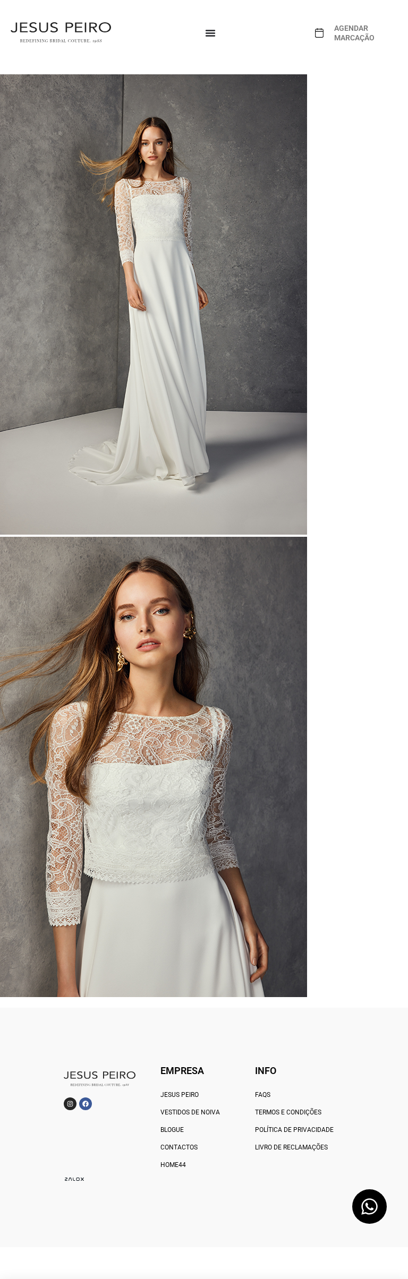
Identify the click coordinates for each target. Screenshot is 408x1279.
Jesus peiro (179, 1094)
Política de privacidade (294, 1130)
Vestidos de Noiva (190, 1112)
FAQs (262, 1094)
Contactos (179, 1147)
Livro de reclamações (291, 1147)
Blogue (172, 1130)
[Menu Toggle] (210, 33)
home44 (173, 1165)
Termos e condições (288, 1112)
